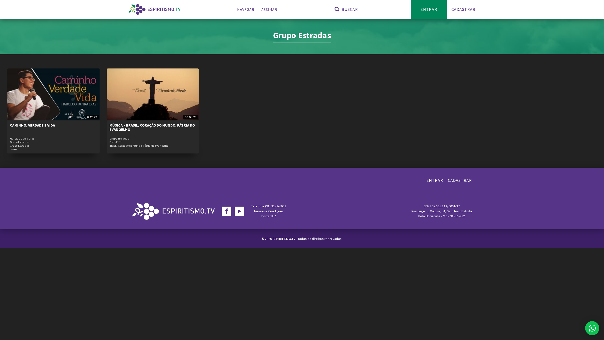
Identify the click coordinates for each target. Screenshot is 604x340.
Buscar (349, 9)
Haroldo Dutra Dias (22, 138)
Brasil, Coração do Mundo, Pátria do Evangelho (138, 145)
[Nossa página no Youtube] (239, 211)
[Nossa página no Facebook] (226, 211)
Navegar (245, 9)
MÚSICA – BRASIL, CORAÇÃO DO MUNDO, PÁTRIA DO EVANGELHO (152, 127)
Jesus (13, 149)
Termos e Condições (269, 211)
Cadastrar (463, 9)
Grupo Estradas (19, 142)
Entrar (428, 9)
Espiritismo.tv (284, 239)
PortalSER (115, 142)
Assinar (269, 9)
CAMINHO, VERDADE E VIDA (32, 125)
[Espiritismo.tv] (154, 9)
